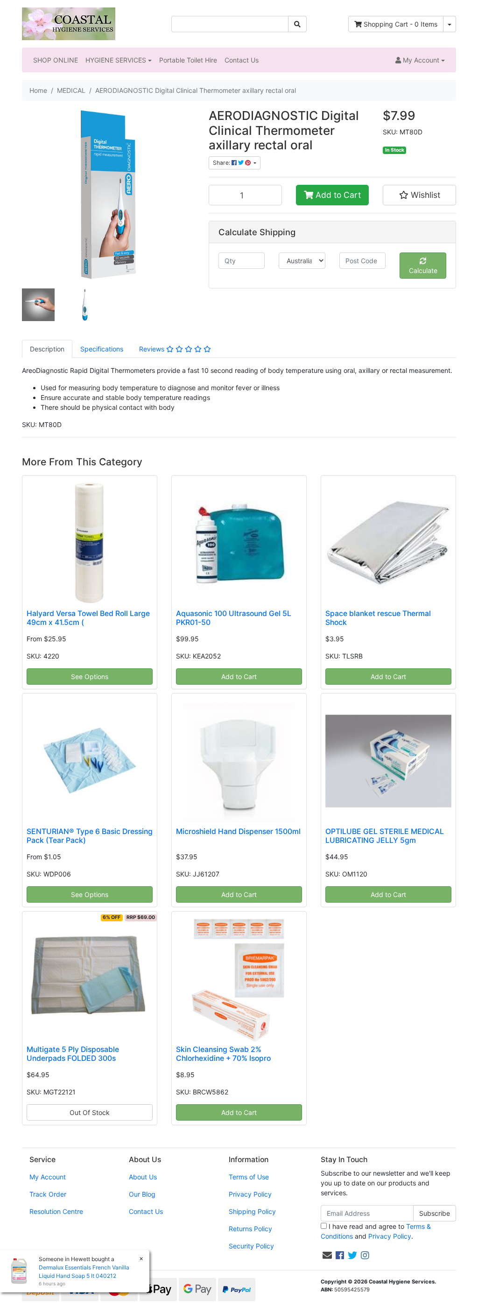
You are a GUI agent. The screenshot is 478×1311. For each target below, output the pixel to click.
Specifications (101, 349)
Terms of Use (249, 1177)
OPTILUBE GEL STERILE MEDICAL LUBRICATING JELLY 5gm (384, 836)
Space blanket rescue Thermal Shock (378, 618)
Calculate (423, 270)
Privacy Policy (250, 1194)
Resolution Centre (56, 1211)
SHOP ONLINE (55, 60)
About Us (143, 1177)
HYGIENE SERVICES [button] (115, 60)
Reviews (152, 349)
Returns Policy (250, 1229)
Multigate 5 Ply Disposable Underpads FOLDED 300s (73, 1054)
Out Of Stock (90, 1112)
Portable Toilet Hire (188, 60)
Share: (222, 162)
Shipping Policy (252, 1211)
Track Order (47, 1194)
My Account (47, 1177)
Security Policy (251, 1246)
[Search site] (297, 24)
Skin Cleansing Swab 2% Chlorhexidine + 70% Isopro (223, 1054)
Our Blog (142, 1194)
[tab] (47, 349)
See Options (89, 676)
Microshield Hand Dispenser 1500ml (238, 831)
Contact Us (242, 60)
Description (47, 349)
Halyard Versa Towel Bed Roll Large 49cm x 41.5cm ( (88, 618)
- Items (400, 24)
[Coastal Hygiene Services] (68, 23)
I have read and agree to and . (376, 1231)
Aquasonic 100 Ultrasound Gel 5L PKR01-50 (233, 618)
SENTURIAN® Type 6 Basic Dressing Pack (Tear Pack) (90, 836)
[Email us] (327, 1255)
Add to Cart (337, 195)
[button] (420, 60)
